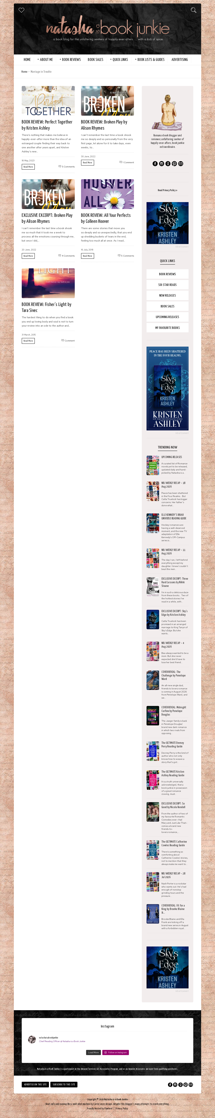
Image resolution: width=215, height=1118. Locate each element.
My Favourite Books (167, 328)
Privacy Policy (122, 1108)
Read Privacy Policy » (167, 190)
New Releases (167, 295)
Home (27, 60)
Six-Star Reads (167, 285)
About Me (46, 60)
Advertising (180, 60)
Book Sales (168, 306)
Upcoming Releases (167, 317)
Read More (28, 167)
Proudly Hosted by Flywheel (99, 1108)
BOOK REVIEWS (71, 60)
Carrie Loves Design (102, 1104)
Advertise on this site (35, 1084)
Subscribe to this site (64, 1084)
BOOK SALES (95, 60)
